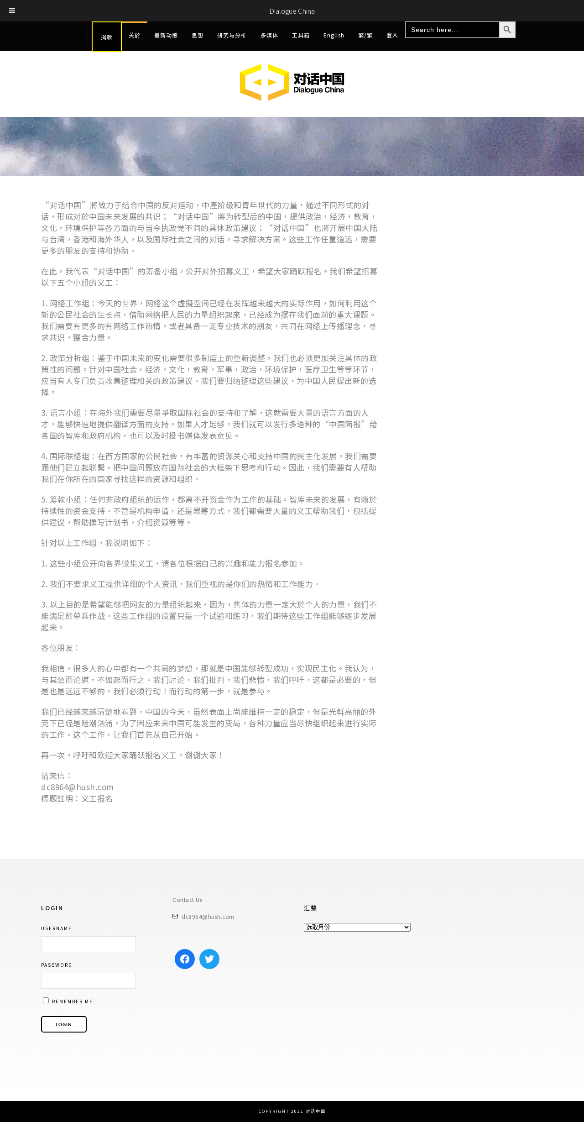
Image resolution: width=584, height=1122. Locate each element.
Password (57, 964)
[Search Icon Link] (80, 35)
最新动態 (166, 35)
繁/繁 (365, 35)
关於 (135, 35)
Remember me (71, 1001)
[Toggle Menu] (12, 10)
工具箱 (301, 35)
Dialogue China (292, 11)
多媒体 (269, 35)
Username (56, 928)
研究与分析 (232, 35)
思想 (197, 35)
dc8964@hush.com (208, 916)
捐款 (107, 37)
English (333, 35)
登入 (392, 35)
